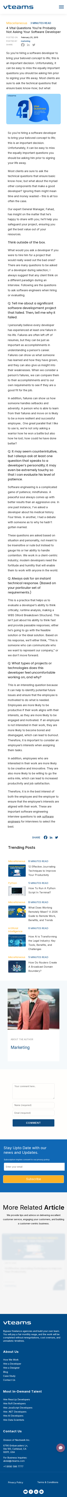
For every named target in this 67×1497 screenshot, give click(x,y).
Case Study (9, 1375)
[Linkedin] (28, 44)
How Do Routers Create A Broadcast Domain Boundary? (42, 966)
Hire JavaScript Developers (17, 1407)
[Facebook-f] (31, 1492)
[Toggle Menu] (61, 6)
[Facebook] (22, 44)
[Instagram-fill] (41, 1492)
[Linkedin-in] (36, 1492)
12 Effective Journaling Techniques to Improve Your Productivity (42, 870)
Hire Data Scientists (13, 1419)
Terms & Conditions (47, 1482)
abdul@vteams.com (14, 1460)
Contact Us (9, 1379)
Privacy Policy (15, 1482)
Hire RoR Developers (14, 1403)
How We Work (11, 1359)
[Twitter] (33, 44)
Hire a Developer (12, 1363)
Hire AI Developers (13, 1415)
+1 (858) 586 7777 (13, 1466)
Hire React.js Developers (16, 1399)
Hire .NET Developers (14, 1411)
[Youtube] (25, 1492)
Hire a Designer (11, 1367)
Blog (5, 1371)
